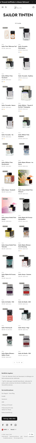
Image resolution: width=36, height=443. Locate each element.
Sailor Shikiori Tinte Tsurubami (7, 76)
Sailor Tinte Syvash (7, 327)
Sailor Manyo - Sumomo (24, 274)
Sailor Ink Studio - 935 (8, 302)
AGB (3, 402)
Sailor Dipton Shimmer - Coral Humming (24, 246)
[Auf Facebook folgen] (3, 425)
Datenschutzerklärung (7, 412)
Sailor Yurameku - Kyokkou (25, 76)
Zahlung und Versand (7, 405)
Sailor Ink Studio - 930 (24, 353)
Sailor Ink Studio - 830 (24, 302)
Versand (25, 436)
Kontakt (3, 396)
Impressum (4, 399)
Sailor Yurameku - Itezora (8, 105)
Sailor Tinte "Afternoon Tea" (9, 46)
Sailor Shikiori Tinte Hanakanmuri (7, 163)
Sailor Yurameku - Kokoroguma (23, 47)
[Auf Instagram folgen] (7, 425)
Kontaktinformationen (7, 438)
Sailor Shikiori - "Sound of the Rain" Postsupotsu (25, 106)
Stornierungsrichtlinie (18, 438)
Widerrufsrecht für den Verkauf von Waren (7, 408)
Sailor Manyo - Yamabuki (8, 190)
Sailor (3, 44)
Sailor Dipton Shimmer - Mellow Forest (8, 354)
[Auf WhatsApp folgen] (15, 425)
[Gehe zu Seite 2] (21, 362)
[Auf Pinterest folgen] (11, 425)
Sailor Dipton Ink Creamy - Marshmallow (25, 218)
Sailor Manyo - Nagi (23, 327)
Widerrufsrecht (5, 436)
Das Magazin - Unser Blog (8, 393)
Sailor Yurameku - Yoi (7, 135)
